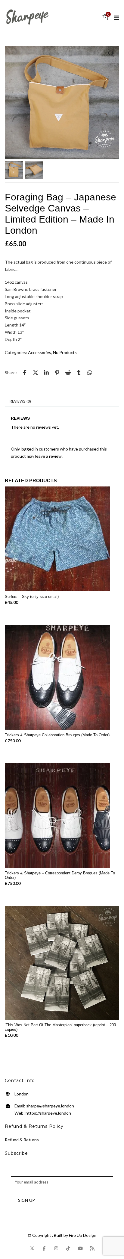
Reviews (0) (20, 401)
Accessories (39, 352)
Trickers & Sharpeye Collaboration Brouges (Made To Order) (57, 735)
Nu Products (65, 352)
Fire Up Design (82, 1235)
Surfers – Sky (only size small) (32, 596)
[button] (111, 53)
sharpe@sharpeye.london (50, 1105)
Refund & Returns (22, 1139)
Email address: (23, 1172)
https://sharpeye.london (48, 1113)
